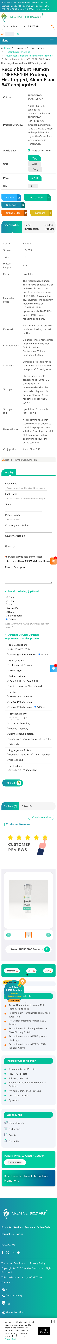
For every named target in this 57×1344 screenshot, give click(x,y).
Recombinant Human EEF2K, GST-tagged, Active (27, 1042)
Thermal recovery (18, 728)
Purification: (15, 765)
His (11, 649)
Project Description (15, 567)
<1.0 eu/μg (15, 680)
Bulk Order (12, 205)
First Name (11, 483)
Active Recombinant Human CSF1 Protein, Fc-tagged (27, 1003)
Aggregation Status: (20, 750)
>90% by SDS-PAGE (20, 701)
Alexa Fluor (14, 608)
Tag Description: (18, 644)
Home (7, 48)
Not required (34, 685)
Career (19, 1233)
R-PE (11, 600)
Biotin (11, 611)
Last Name (11, 493)
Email (9, 504)
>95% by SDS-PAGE (20, 706)
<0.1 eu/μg (32, 680)
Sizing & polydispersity (21, 733)
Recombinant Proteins (18, 51)
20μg (34, 158)
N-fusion (28, 664)
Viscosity (14, 744)
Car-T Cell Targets (19, 1095)
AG (25, 718)
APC (11, 604)
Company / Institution (16, 525)
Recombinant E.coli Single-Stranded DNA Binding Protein (28, 1027)
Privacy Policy (11, 1339)
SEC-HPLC (31, 770)
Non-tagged (16, 670)
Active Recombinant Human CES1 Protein (27, 1019)
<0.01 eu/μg (16, 685)
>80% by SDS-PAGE (20, 696)
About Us (14, 1141)
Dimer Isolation (42, 754)
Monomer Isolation (19, 754)
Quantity (10, 546)
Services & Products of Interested (24, 556)
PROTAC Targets (18, 1073)
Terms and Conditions (13, 1263)
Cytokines (14, 1100)
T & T (14, 718)
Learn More (41, 9)
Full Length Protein (19, 1078)
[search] (52, 26)
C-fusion (14, 664)
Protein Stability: (18, 713)
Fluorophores (15, 615)
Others (12, 619)
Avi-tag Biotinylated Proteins (25, 1090)
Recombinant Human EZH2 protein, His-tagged (28, 1035)
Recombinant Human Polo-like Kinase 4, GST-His (29, 1011)
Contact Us (7, 1233)
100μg (35, 169)
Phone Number (13, 514)
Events (12, 1135)
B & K (46, 738)
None (11, 596)
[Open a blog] (18, 1252)
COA (47, 971)
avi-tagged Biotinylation (22, 654)
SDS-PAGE (15, 770)
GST (20, 649)
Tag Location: (16, 660)
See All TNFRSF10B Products (26, 949)
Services (18, 1227)
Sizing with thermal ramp (23, 738)
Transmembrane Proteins (22, 1069)
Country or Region (15, 535)
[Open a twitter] (7, 1252)
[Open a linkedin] (13, 1252)
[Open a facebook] (2, 1252)
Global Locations (15, 1312)
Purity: (12, 691)
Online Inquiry (16, 1122)
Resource (30, 1227)
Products (6, 1227)
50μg (34, 163)
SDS (30, 971)
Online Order (13, 212)
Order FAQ (14, 1129)
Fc (29, 649)
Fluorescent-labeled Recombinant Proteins (29, 55)
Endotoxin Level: (18, 676)
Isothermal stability (19, 723)
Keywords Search (10, 26)
